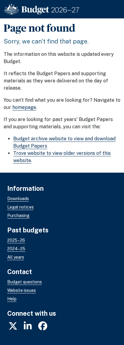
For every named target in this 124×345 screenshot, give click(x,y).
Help (12, 298)
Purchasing (18, 215)
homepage (24, 107)
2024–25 (16, 248)
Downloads (18, 198)
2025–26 (16, 240)
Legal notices (20, 207)
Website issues (21, 290)
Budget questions (24, 282)
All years (15, 257)
